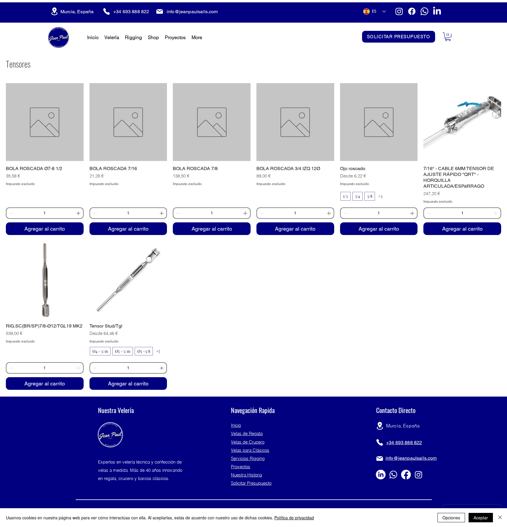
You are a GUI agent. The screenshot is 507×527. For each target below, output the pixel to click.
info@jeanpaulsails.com (192, 11)
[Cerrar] (499, 517)
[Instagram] (399, 11)
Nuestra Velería (116, 410)
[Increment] (78, 213)
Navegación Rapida (253, 410)
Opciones (451, 518)
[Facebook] (412, 11)
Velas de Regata (247, 433)
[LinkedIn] (437, 11)
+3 (380, 196)
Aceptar (481, 518)
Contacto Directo (395, 410)
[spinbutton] (44, 213)
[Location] (54, 11)
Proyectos (240, 466)
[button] (448, 36)
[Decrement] (10, 213)
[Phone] (106, 11)
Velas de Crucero (247, 442)
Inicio (236, 425)
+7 (158, 351)
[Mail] (159, 11)
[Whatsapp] (424, 11)
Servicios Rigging (248, 458)
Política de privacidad (294, 518)
